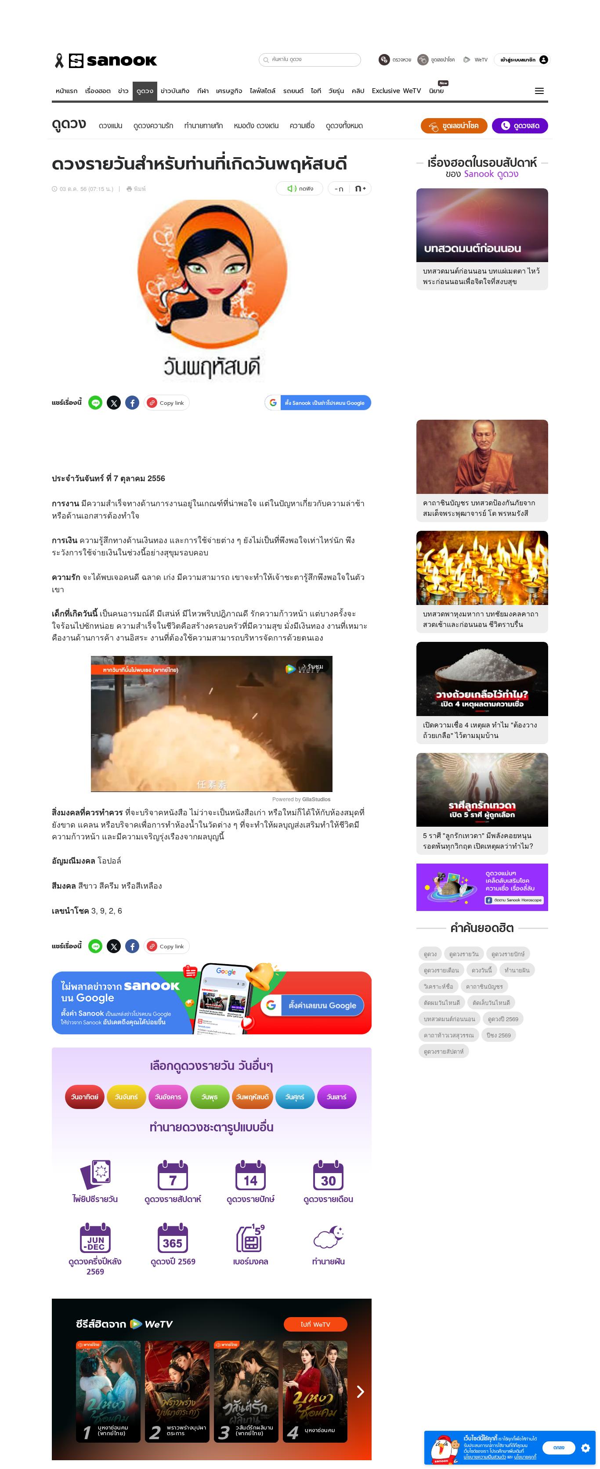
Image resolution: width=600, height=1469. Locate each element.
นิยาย (436, 91)
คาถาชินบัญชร (484, 986)
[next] (361, 1392)
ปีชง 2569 (499, 1035)
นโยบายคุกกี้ (525, 1457)
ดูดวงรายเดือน (441, 970)
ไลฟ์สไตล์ (262, 91)
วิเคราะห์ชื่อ (438, 986)
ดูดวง (145, 91)
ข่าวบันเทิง (175, 91)
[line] (95, 403)
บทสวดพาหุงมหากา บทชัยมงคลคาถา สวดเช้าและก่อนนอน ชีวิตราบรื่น (481, 618)
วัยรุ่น (336, 91)
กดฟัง (306, 188)
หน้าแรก (67, 91)
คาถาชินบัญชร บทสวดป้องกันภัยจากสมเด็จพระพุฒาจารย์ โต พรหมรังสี (479, 507)
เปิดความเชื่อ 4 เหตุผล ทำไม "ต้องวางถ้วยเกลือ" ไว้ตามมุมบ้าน (480, 730)
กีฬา (203, 91)
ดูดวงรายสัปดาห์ (444, 1051)
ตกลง (558, 1447)
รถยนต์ (293, 91)
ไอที (316, 91)
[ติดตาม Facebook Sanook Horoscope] (482, 886)
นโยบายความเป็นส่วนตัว (485, 1457)
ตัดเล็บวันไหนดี (491, 1002)
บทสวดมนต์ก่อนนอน (449, 1019)
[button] (266, 60)
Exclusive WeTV (396, 91)
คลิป (358, 91)
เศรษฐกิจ (229, 91)
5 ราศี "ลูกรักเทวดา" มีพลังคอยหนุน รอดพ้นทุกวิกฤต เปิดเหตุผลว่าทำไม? (478, 840)
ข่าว (123, 91)
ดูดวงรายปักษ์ (508, 954)
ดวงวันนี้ (482, 970)
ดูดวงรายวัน (464, 954)
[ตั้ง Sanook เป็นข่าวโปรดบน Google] (212, 999)
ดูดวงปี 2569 (503, 1019)
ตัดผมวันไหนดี (442, 1002)
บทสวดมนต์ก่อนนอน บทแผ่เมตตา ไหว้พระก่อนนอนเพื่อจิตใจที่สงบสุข (481, 276)
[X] (114, 403)
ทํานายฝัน (517, 970)
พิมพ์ (140, 188)
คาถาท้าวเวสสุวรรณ (449, 1035)
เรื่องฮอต (98, 91)
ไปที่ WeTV (315, 1324)
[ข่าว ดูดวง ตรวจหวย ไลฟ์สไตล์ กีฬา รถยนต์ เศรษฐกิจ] (104, 60)
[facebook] (132, 403)
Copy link (172, 403)
